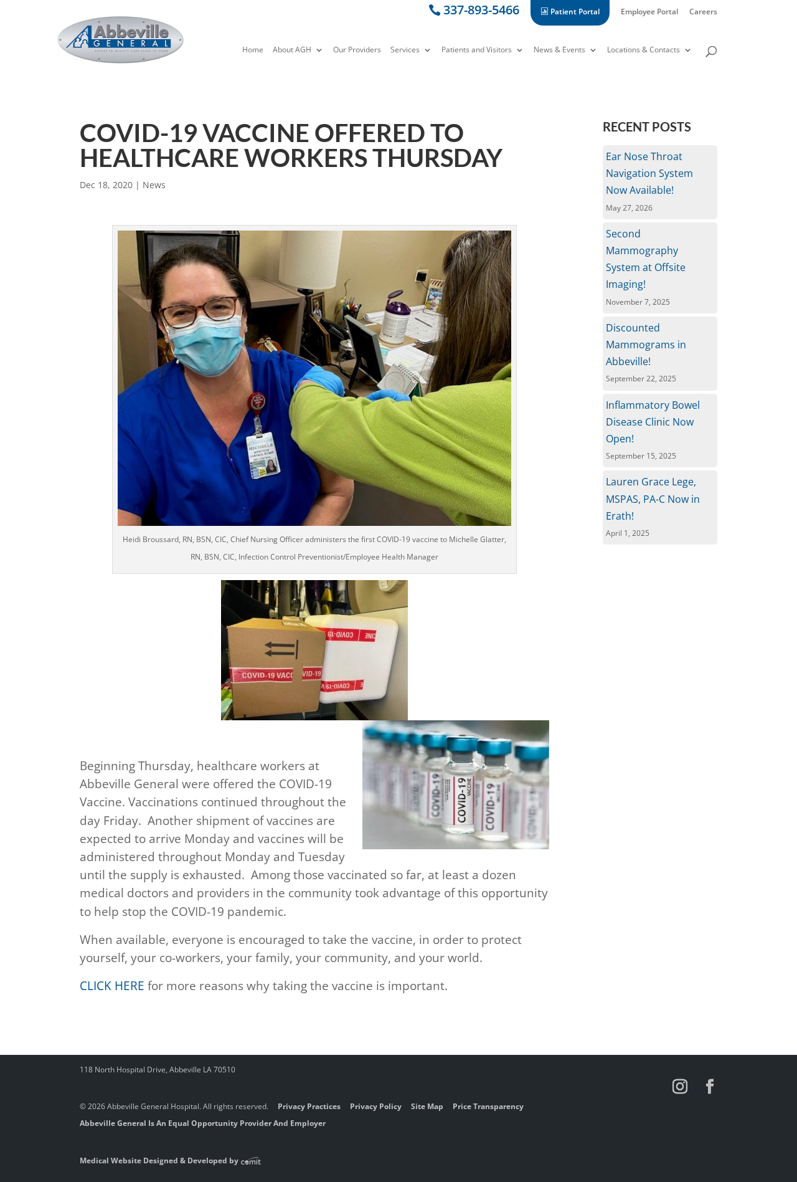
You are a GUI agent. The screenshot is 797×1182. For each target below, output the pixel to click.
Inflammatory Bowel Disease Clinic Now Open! (653, 422)
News (154, 185)
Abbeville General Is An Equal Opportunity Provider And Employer (203, 1123)
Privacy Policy (376, 1106)
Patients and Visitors (476, 50)
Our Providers (357, 50)
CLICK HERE (112, 985)
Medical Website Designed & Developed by (160, 1160)
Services (405, 50)
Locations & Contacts (643, 50)
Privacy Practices (309, 1106)
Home (252, 50)
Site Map (427, 1106)
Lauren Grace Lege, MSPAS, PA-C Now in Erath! (653, 498)
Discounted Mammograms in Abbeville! (646, 344)
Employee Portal (649, 12)
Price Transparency (488, 1106)
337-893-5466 (481, 12)
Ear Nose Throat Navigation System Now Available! (649, 173)
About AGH (292, 50)
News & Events (559, 50)
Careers (703, 12)
